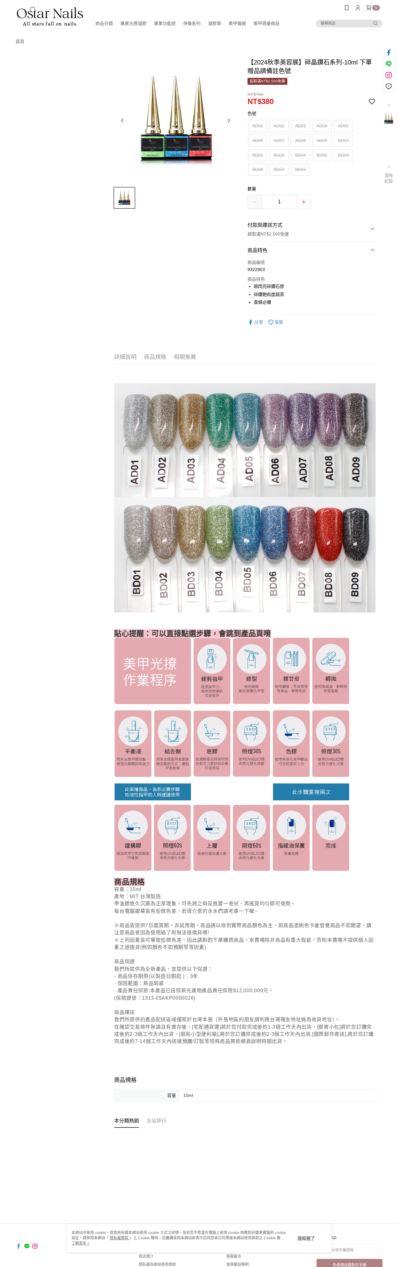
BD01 (343, 140)
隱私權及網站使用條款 (157, 1264)
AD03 (300, 125)
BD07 (279, 169)
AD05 (343, 125)
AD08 (300, 140)
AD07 (279, 140)
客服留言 (233, 1256)
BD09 (343, 155)
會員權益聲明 (237, 1264)
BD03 (279, 155)
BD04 (300, 155)
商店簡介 (146, 1256)
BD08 (257, 169)
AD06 (257, 140)
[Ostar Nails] (50, 16)
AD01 (257, 125)
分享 (258, 322)
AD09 (322, 140)
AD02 (279, 125)
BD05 (322, 155)
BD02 (257, 155)
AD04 (322, 125)
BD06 (300, 169)
